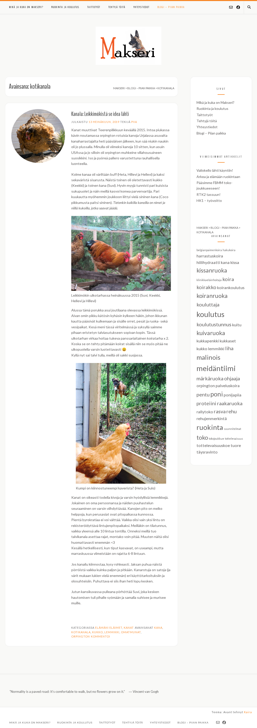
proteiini (206, 403)
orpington (80, 636)
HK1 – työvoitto (209, 200)
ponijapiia (232, 394)
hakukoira (229, 250)
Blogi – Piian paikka (171, 7)
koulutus (210, 314)
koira (228, 279)
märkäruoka (210, 378)
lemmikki (111, 632)
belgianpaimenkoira (209, 250)
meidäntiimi (216, 368)
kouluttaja (208, 304)
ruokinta (210, 427)
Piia (134, 121)
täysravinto (207, 451)
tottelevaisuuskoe (213, 445)
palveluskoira (228, 385)
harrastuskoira (210, 255)
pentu (203, 394)
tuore (236, 445)
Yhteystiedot (142, 7)
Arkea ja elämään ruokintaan (218, 176)
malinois (208, 357)
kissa (234, 262)
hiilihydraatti (208, 262)
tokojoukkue (216, 438)
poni (216, 394)
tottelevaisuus (234, 438)
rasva (220, 411)
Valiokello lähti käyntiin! (215, 170)
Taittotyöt (93, 7)
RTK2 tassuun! (209, 194)
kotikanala (81, 632)
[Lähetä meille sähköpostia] (230, 7)
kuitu (236, 324)
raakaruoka (229, 403)
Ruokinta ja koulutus (65, 7)
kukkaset (228, 340)
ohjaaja (232, 378)
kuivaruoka (211, 332)
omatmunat (131, 632)
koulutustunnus (214, 324)
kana (158, 627)
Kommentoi (100, 636)
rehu (231, 411)
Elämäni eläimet (108, 627)
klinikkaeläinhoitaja (209, 280)
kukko (97, 632)
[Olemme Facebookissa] (238, 7)
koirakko (206, 287)
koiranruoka (212, 295)
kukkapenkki (208, 340)
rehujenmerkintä (212, 418)
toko (202, 437)
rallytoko (205, 411)
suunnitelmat (232, 428)
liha (229, 348)
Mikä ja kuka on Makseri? (26, 7)
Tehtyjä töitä (116, 7)
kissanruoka (212, 270)
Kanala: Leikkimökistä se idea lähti (100, 114)
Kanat (129, 627)
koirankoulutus (230, 287)
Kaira (248, 712)
